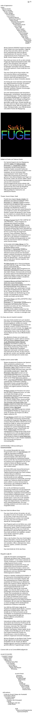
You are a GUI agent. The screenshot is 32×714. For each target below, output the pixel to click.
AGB (16, 708)
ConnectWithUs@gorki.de (20, 649)
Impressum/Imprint (22, 711)
